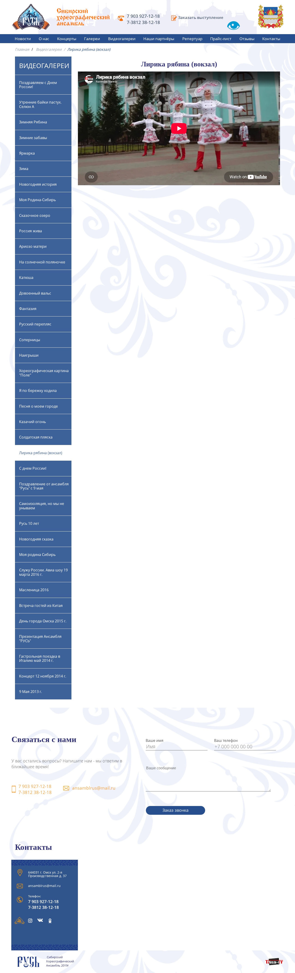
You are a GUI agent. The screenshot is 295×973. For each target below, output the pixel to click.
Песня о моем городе (38, 406)
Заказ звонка (175, 810)
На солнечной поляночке (42, 262)
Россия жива (30, 230)
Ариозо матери (33, 246)
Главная (22, 49)
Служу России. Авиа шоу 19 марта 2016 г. (43, 572)
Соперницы (29, 339)
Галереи (92, 38)
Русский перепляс (35, 324)
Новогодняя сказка (36, 539)
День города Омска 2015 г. (42, 621)
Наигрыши (28, 355)
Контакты (271, 38)
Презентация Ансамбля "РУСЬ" (40, 638)
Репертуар (192, 38)
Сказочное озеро (34, 215)
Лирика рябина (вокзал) (40, 452)
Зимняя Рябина (33, 122)
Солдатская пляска (36, 437)
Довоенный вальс (35, 293)
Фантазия (27, 308)
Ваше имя (154, 740)
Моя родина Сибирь (37, 554)
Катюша (26, 277)
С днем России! (32, 468)
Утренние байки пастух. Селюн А (40, 104)
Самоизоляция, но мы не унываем (41, 505)
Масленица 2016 (34, 589)
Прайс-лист (220, 38)
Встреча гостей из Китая (41, 605)
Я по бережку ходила (38, 390)
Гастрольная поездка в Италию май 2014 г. (39, 658)
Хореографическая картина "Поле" (44, 372)
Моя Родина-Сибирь (37, 199)
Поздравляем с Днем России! (38, 84)
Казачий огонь (32, 421)
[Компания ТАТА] (274, 964)
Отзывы (246, 38)
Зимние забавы (33, 137)
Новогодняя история (38, 184)
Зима (23, 168)
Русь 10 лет (29, 523)
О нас (44, 38)
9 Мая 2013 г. (30, 691)
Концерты (66, 38)
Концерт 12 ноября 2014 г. (42, 676)
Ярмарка (27, 153)
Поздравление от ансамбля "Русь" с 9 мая (44, 486)
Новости (23, 38)
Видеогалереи (122, 38)
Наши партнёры (158, 38)
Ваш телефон (226, 740)
